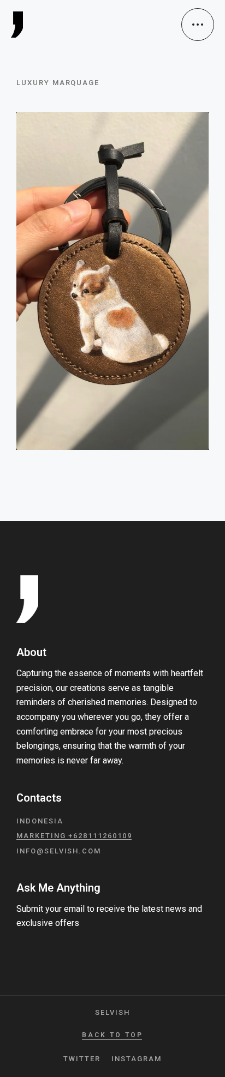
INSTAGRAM (136, 1059)
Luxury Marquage (57, 83)
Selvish (112, 1012)
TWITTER (81, 1059)
